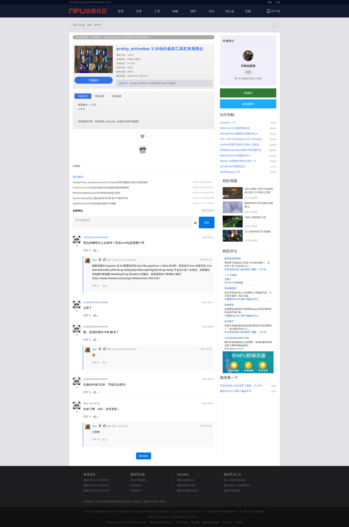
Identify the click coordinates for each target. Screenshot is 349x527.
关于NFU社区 (181, 522)
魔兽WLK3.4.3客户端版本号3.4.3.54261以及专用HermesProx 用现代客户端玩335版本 (239, 391)
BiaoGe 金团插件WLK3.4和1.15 (238, 161)
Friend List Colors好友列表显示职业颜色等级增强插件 (101, 187)
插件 (193, 11)
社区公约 (227, 522)
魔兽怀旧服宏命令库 (187, 490)
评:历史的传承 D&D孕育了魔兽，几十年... (246, 269)
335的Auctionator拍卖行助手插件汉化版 (240, 150)
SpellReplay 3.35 (230, 171)
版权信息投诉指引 (211, 522)
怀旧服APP (136, 490)
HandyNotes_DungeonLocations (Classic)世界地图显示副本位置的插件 (110, 182)
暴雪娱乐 (136, 501)
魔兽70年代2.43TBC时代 (96, 485)
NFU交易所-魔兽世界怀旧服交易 (112, 501)
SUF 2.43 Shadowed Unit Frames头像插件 (241, 139)
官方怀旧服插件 (138, 480)
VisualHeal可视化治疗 (232, 166)
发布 (206, 222)
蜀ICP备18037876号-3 (161, 522)
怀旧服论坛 (136, 485)
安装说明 (99, 96)
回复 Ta (87, 250)
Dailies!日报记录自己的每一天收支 (239, 144)
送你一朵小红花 (91, 403)
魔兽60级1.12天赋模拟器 (237, 485)
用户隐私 (195, 522)
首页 (121, 11)
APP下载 (275, 11)
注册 (278, 2)
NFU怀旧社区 (82, 37)
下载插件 (93, 80)
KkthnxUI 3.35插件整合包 (235, 128)
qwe (94, 259)
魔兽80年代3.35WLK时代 (97, 490)
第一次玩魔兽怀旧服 (234, 480)
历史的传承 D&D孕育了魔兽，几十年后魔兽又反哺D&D (241, 385)
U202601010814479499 (95, 237)
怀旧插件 (96, 37)
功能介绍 (83, 96)
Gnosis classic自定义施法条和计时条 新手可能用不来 (100, 198)
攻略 (175, 11)
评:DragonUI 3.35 (233, 348)
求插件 (248, 93)
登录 (270, 2)
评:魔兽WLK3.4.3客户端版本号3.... (242, 299)
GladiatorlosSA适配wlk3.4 (235, 155)
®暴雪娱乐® (101, 511)
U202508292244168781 (95, 326)
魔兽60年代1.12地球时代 (96, 480)
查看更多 (143, 456)
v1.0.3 (131, 63)
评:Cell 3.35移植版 (233, 282)
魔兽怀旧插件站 (232, 490)
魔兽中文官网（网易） (155, 501)
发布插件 (248, 104)
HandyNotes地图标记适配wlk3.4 (239, 133)
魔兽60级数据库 (185, 480)
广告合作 (238, 522)
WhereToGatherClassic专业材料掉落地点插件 (97, 192)
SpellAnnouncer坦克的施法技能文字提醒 (94, 203)
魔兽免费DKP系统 (186, 485)
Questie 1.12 (227, 122)
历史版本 (117, 96)
